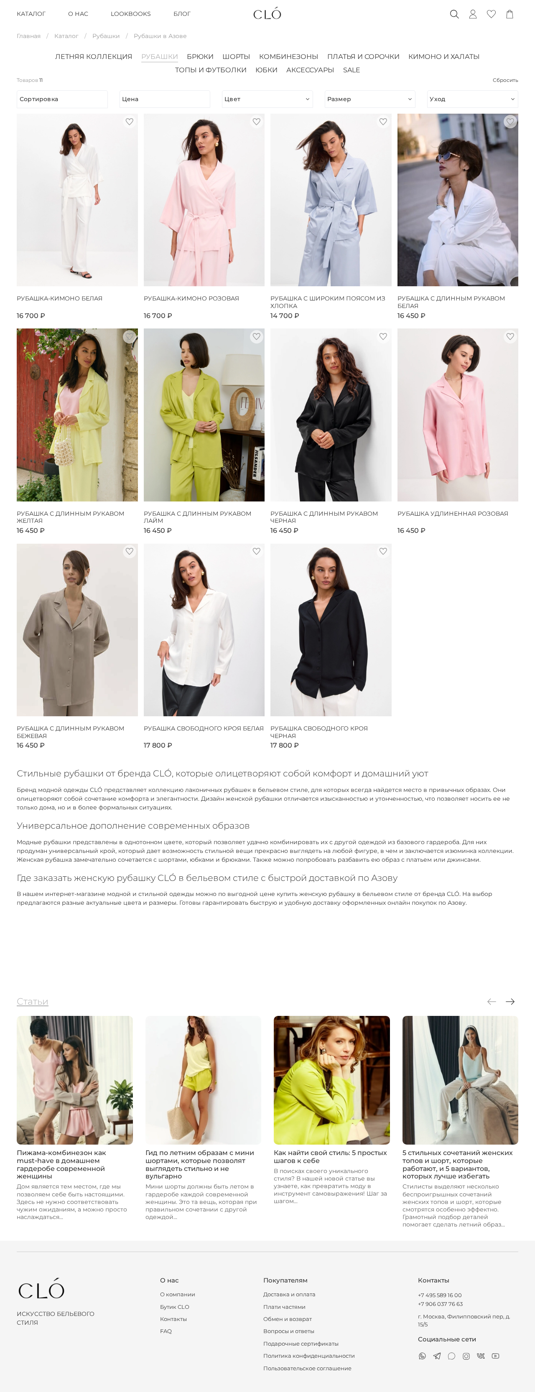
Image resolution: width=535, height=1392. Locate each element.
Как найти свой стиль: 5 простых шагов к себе (330, 1156)
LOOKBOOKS (131, 14)
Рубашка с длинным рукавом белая (451, 302)
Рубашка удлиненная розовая (452, 513)
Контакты (173, 1319)
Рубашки (106, 36)
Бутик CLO (174, 1307)
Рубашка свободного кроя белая (204, 728)
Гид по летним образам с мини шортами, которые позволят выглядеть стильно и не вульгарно (199, 1164)
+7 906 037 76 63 (440, 1304)
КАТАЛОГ (31, 14)
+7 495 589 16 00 (440, 1295)
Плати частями (284, 1307)
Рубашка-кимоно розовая (191, 298)
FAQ (166, 1331)
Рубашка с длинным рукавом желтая (70, 517)
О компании (177, 1294)
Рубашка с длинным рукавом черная (324, 517)
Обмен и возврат (287, 1319)
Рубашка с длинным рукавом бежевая (70, 732)
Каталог (66, 36)
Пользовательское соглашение (307, 1368)
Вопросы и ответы (288, 1331)
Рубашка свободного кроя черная (319, 732)
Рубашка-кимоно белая (59, 298)
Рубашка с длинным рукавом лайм (197, 517)
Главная (29, 36)
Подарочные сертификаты (301, 1344)
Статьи (32, 1001)
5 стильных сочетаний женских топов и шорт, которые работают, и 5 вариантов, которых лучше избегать (458, 1164)
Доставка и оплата (289, 1294)
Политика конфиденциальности (309, 1356)
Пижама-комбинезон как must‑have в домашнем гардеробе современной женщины (61, 1164)
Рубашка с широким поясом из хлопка (327, 302)
